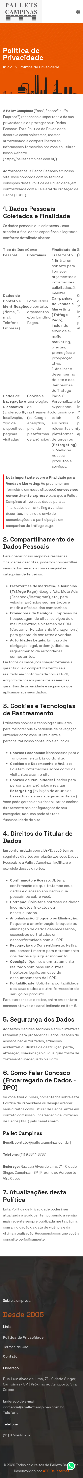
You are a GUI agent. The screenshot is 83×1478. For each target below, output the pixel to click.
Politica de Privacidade (23, 1337)
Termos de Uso (15, 1347)
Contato (10, 1356)
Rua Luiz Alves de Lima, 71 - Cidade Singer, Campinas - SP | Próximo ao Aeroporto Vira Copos (40, 1384)
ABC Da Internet (56, 1471)
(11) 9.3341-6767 (17, 1435)
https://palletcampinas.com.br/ (29, 159)
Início (7, 67)
